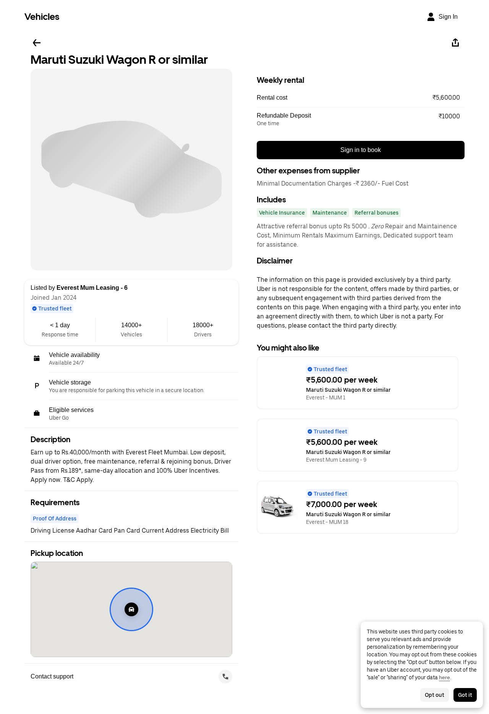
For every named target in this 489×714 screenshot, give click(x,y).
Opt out (434, 695)
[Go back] (37, 43)
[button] (361, 98)
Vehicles (41, 16)
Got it (465, 695)
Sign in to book (360, 150)
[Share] (455, 43)
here (444, 677)
